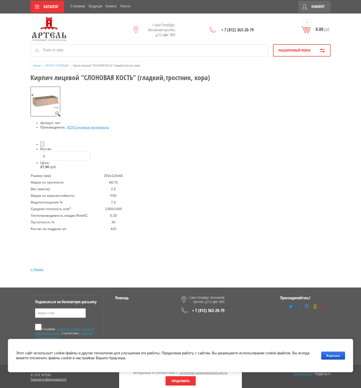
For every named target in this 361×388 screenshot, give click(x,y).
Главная (36, 65)
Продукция (95, 5)
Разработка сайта (302, 373)
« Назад (36, 269)
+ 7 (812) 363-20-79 (237, 30)
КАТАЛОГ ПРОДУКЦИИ (57, 65)
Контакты (111, 5)
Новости (125, 5)
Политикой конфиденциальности (203, 373)
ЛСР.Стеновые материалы (88, 127)
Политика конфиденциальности (48, 379)
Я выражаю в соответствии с (65, 333)
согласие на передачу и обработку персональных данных (65, 331)
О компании (77, 5)
